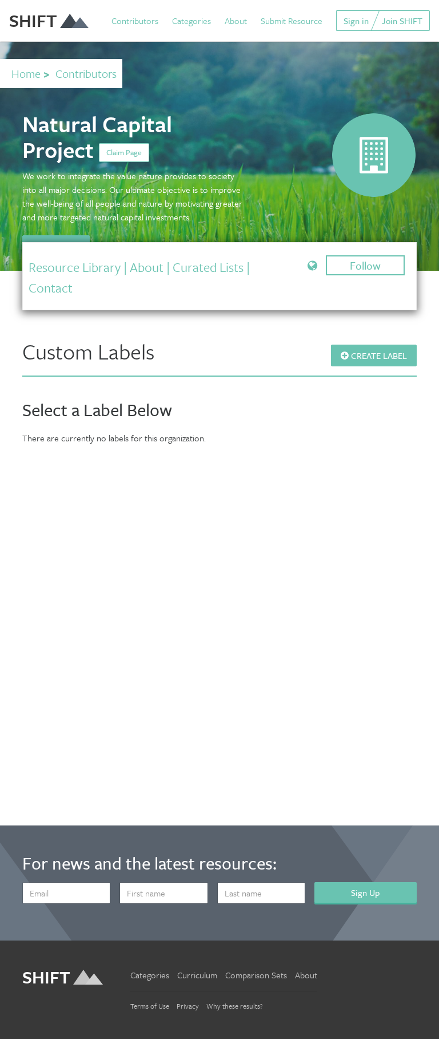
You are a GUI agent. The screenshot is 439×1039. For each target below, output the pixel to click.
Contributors (134, 20)
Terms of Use (149, 1006)
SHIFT (33, 20)
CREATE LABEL (378, 355)
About (236, 20)
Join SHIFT (402, 20)
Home (26, 73)
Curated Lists (208, 267)
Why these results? (234, 1006)
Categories (191, 20)
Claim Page (124, 152)
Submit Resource (291, 20)
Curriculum (197, 975)
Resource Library (75, 267)
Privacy (188, 1006)
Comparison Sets (256, 975)
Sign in (356, 20)
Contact (51, 287)
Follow (365, 265)
